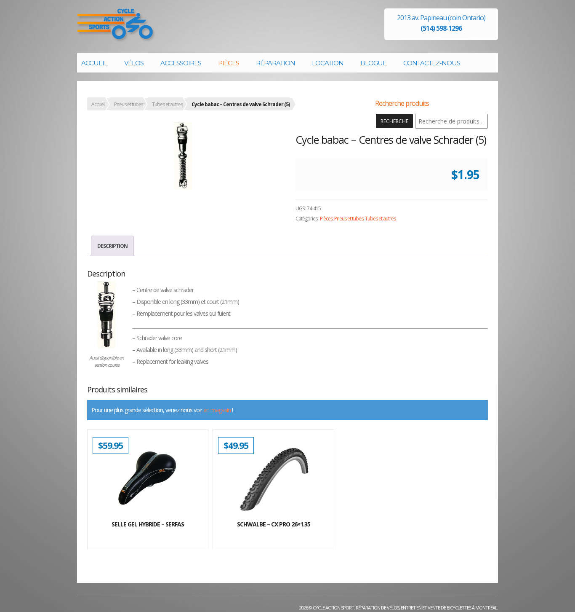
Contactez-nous (431, 63)
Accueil (94, 63)
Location (327, 63)
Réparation (275, 63)
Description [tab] (112, 246)
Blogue (373, 63)
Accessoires (180, 63)
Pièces (228, 63)
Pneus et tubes (128, 104)
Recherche (394, 121)
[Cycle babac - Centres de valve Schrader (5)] (183, 156)
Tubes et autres (167, 104)
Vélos (134, 63)
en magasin (217, 410)
